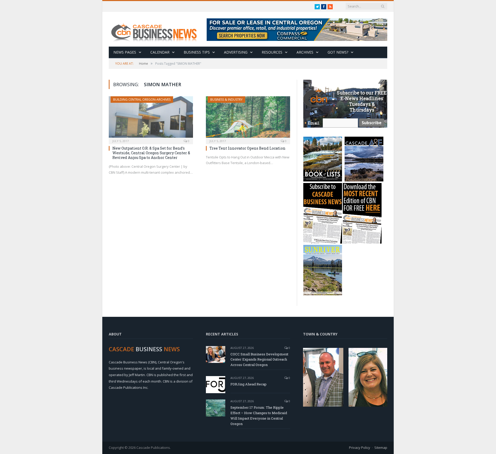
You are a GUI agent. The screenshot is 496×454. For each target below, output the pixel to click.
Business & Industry (226, 99)
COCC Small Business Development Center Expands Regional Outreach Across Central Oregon (259, 359)
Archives (305, 52)
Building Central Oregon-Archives (142, 99)
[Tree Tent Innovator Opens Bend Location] (248, 118)
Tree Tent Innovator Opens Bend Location (247, 148)
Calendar (159, 52)
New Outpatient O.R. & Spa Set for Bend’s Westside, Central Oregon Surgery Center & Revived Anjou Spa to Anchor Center (151, 153)
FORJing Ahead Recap (248, 384)
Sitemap (380, 447)
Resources (272, 52)
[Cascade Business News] (157, 29)
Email (314, 123)
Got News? (338, 52)
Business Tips (197, 52)
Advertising (235, 52)
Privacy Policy (359, 447)
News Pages (124, 52)
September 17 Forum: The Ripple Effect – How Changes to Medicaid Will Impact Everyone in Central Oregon (258, 415)
